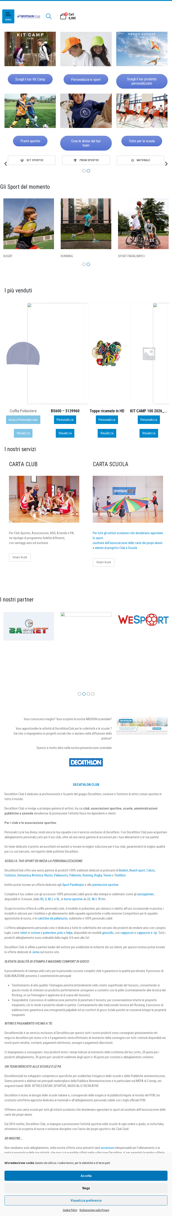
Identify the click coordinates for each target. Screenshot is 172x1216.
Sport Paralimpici (73, 885)
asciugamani (145, 894)
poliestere (49, 933)
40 (93, 899)
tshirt (23, 933)
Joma (35, 952)
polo (60, 933)
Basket (123, 870)
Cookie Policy (70, 1210)
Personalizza (23, 420)
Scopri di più (20, 557)
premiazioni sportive (105, 885)
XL (58, 899)
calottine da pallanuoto (53, 918)
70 (99, 899)
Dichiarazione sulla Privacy (94, 1210)
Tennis (107, 875)
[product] (65, 353)
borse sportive (73, 899)
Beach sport (137, 870)
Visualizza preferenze (86, 1200)
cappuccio (127, 933)
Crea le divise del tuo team (86, 143)
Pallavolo (75, 875)
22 (88, 899)
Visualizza (23, 433)
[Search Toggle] (48, 16)
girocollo (108, 933)
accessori (107, 1148)
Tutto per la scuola (142, 141)
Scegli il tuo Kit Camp (30, 79)
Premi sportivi (30, 141)
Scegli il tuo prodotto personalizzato (142, 81)
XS (42, 899)
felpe (69, 933)
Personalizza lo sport (86, 79)
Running (88, 875)
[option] (32, 160)
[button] (5, 164)
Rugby (98, 875)
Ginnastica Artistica (30, 875)
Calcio (150, 870)
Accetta (86, 1176)
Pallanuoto (61, 875)
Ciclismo (10, 875)
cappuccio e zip (147, 933)
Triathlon (120, 875)
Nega (86, 1188)
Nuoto (48, 875)
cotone (35, 933)
